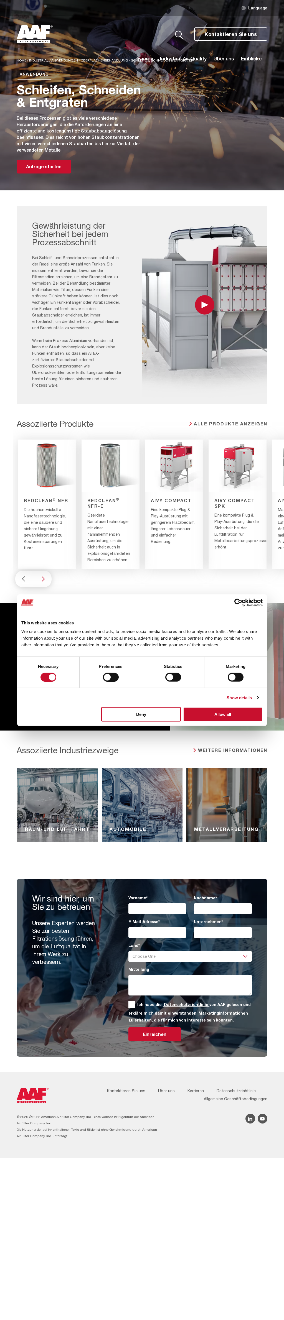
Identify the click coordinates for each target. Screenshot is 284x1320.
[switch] (111, 677)
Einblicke (251, 58)
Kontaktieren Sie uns (231, 34)
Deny (141, 714)
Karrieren (195, 1091)
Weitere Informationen (232, 750)
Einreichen (154, 1034)
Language (257, 8)
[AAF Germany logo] (35, 34)
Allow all (222, 714)
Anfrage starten (44, 166)
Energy (145, 58)
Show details (239, 697)
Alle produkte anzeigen (230, 423)
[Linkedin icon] (250, 1119)
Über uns (224, 58)
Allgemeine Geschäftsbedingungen (235, 1099)
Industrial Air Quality (183, 58)
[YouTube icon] (262, 1119)
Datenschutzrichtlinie (186, 1004)
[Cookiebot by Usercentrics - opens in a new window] (238, 602)
